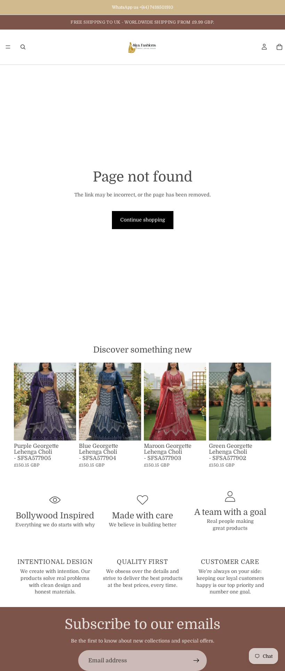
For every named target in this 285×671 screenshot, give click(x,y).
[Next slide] (68, 401)
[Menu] (8, 47)
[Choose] (65, 429)
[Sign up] (196, 660)
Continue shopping (142, 220)
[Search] (23, 47)
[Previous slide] (21, 401)
